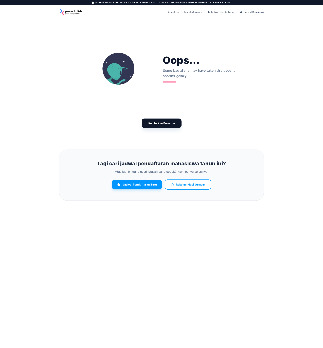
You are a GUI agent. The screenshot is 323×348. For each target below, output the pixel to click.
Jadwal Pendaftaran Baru (139, 184)
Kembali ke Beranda (161, 123)
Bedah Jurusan (193, 12)
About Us (173, 12)
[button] (118, 68)
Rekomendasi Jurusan (191, 184)
